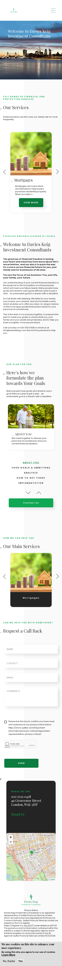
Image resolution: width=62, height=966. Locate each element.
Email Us (17, 814)
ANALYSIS (31, 472)
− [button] (11, 842)
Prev (28, 492)
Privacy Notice (31, 910)
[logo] (14, 10)
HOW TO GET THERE (31, 477)
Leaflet (52, 879)
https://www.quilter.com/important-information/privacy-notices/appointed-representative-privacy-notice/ (29, 731)
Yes (20, 961)
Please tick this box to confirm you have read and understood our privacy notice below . (31, 728)
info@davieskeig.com (14, 330)
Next (38, 492)
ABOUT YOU (31, 462)
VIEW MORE (31, 202)
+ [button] (11, 837)
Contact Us (31, 502)
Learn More (8, 955)
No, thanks (9, 961)
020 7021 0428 (27, 327)
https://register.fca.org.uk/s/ (19, 925)
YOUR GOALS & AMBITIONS (31, 467)
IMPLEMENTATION (31, 483)
